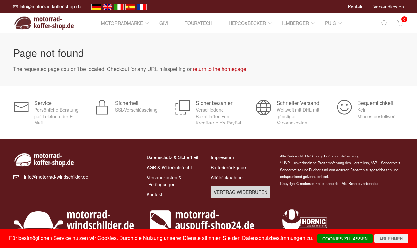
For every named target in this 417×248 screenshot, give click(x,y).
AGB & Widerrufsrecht (169, 167)
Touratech (198, 23)
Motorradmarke (122, 23)
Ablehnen (391, 238)
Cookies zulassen (345, 238)
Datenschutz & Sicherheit (172, 157)
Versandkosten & (164, 181)
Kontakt (356, 6)
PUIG (330, 23)
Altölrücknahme (227, 177)
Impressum (222, 157)
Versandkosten (388, 6)
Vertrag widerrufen (240, 192)
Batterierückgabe (228, 167)
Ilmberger (295, 23)
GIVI (163, 23)
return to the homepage (219, 69)
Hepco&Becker (247, 23)
